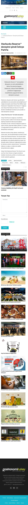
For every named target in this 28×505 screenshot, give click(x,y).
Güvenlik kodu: (4, 219)
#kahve (11, 162)
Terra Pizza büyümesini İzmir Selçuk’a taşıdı (12, 319)
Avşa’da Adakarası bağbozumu (8, 353)
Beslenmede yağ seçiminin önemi (9, 406)
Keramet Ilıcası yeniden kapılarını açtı (10, 389)
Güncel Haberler (14, 500)
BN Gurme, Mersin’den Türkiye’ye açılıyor (11, 285)
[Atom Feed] (14, 10)
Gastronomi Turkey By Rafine (20, 497)
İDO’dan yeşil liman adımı (7, 336)
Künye (13, 7)
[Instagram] (12, 10)
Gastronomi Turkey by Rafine (7, 52)
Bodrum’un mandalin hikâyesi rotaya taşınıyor (12, 268)
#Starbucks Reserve (6, 165)
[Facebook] (10, 10)
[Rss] (11, 488)
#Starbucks (23, 162)
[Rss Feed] (16, 10)
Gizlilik (6, 503)
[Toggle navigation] (4, 27)
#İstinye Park (5, 162)
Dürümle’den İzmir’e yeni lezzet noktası (11, 441)
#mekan (16, 162)
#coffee (10, 160)
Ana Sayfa (3, 33)
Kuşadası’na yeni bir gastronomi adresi (11, 302)
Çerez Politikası (12, 503)
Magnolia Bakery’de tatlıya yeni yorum (10, 424)
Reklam (17, 7)
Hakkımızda (8, 7)
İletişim (21, 7)
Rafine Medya (10, 497)
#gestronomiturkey (18, 160)
